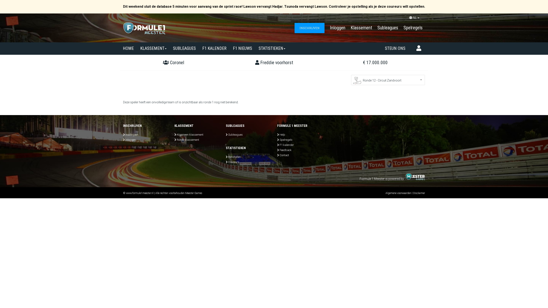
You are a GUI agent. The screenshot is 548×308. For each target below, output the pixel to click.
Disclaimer (419, 193)
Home (128, 48)
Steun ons (395, 48)
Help (282, 134)
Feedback (286, 150)
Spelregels (413, 27)
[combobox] (388, 80)
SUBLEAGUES (184, 48)
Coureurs (233, 162)
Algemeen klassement (190, 134)
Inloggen (337, 27)
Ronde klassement (188, 139)
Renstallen (234, 156)
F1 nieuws (242, 48)
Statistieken (271, 48)
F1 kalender (214, 48)
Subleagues (387, 27)
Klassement (361, 27)
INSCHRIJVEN (309, 28)
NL (414, 17)
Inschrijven (131, 134)
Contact (284, 155)
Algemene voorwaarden (398, 193)
